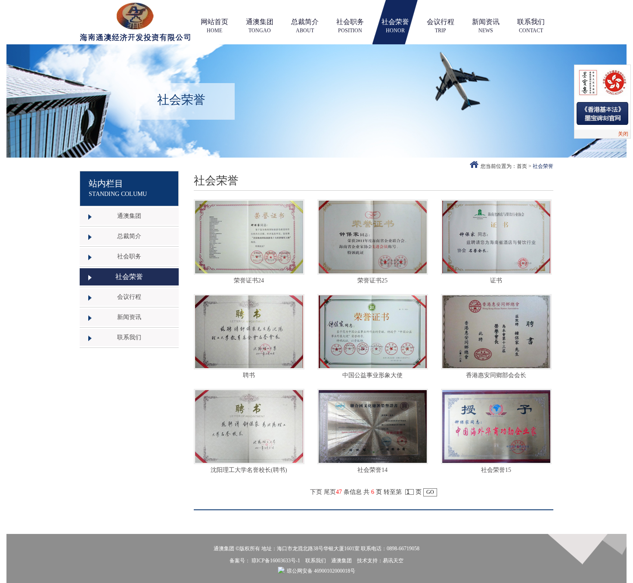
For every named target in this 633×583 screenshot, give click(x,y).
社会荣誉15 (496, 470)
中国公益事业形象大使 (372, 375)
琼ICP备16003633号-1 (275, 561)
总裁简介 (305, 26)
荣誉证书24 (249, 280)
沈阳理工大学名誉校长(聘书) (249, 470)
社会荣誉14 (372, 470)
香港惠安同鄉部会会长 (496, 375)
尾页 (330, 492)
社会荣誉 (395, 26)
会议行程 (440, 26)
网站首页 (214, 26)
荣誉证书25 (372, 280)
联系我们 (531, 26)
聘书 (249, 375)
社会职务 (350, 26)
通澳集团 (259, 26)
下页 (316, 492)
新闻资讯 (486, 26)
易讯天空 (393, 561)
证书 (496, 280)
